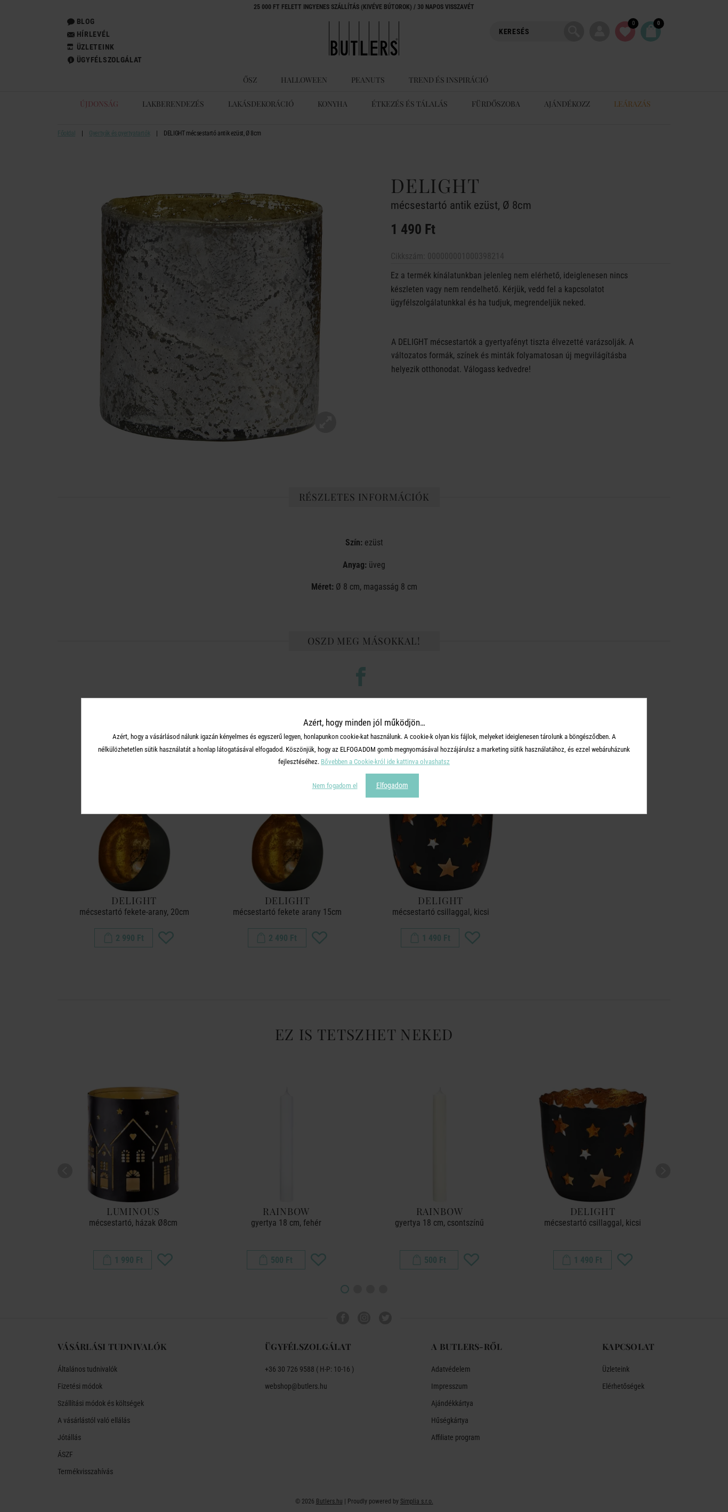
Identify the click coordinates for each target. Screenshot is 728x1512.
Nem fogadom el (335, 786)
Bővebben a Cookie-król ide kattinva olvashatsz (385, 762)
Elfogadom (392, 785)
